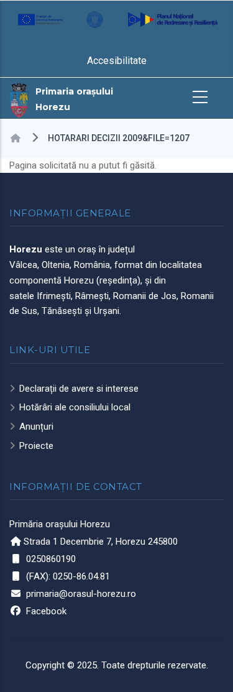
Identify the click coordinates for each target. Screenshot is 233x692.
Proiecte (36, 445)
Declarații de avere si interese (79, 388)
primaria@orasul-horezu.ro (81, 593)
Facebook (46, 611)
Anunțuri (36, 426)
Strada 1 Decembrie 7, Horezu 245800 (101, 541)
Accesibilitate (117, 61)
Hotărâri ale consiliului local (74, 407)
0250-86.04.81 (81, 576)
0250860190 (51, 559)
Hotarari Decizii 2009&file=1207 (119, 138)
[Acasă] (19, 99)
